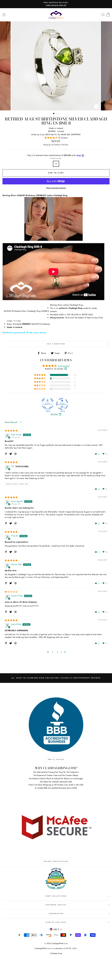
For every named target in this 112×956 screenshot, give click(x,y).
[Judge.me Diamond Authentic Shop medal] (47, 404)
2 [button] (56, 113)
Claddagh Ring (56, 953)
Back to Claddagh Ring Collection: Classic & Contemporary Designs (58, 678)
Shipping (46, 144)
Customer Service (56, 905)
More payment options (56, 187)
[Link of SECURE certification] (56, 826)
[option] (56, 4)
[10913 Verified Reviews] (56, 890)
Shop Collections (56, 896)
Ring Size (56, 158)
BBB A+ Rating (56, 759)
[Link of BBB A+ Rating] (56, 725)
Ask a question (56, 344)
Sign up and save (56, 922)
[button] (51, 137)
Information (56, 913)
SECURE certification (56, 861)
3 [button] (59, 113)
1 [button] (54, 113)
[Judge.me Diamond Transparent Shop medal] (62, 404)
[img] (11, 430)
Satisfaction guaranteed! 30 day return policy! (24, 332)
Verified (54, 414)
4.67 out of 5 (63, 365)
